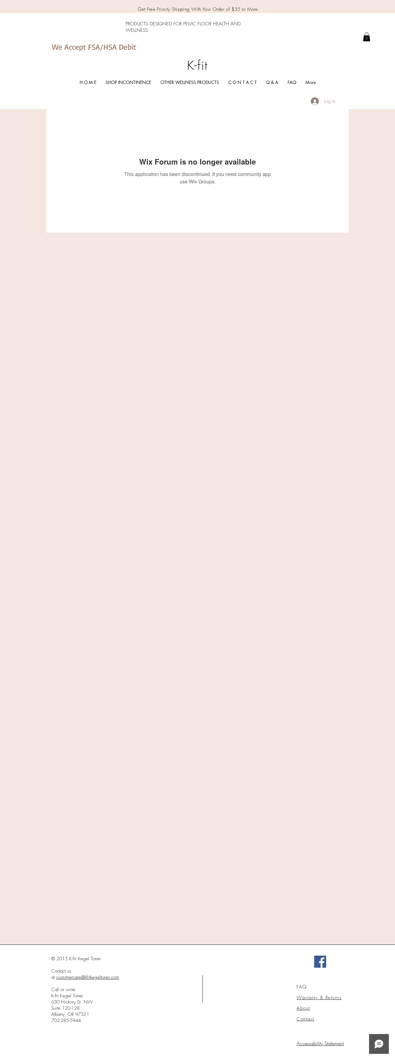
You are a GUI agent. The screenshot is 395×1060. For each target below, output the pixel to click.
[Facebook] (320, 962)
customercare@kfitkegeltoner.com (87, 977)
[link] (366, 36)
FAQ (302, 987)
